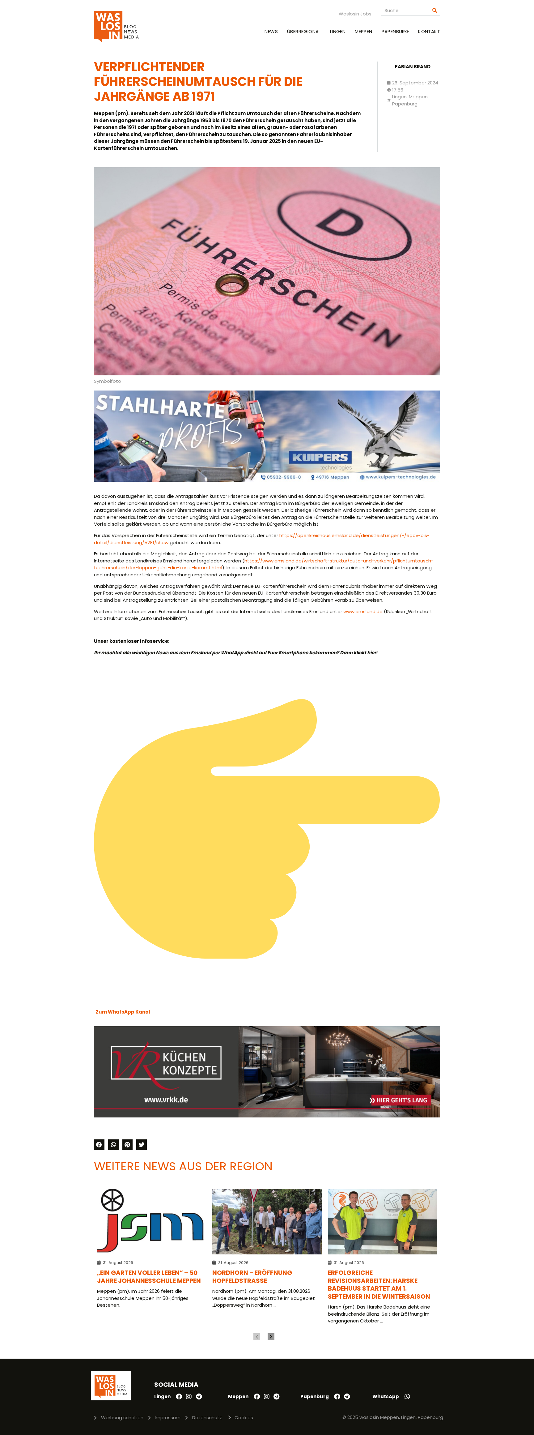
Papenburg (395, 31)
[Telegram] (198, 1396)
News (271, 31)
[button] (99, 1144)
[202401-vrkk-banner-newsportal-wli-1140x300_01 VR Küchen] (267, 1116)
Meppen (363, 31)
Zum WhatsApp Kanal (123, 1012)
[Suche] (434, 10)
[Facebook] (179, 1396)
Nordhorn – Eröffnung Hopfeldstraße (252, 1276)
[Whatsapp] (407, 1396)
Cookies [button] (244, 1417)
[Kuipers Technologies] (267, 480)
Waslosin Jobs (355, 14)
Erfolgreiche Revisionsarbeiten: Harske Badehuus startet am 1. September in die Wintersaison (379, 1284)
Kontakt (429, 31)
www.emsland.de (363, 611)
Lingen (337, 31)
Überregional (304, 31)
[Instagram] (189, 1396)
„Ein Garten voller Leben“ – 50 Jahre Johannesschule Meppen (149, 1276)
